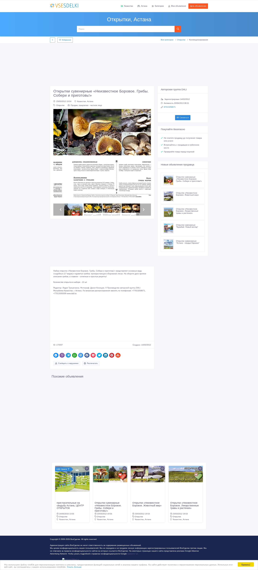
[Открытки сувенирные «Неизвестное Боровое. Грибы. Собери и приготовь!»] (169, 180)
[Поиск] (178, 29)
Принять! (245, 564)
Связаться (184, 118)
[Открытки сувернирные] (169, 244)
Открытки (181, 40)
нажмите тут (132, 554)
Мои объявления (178, 6)
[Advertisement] (129, 64)
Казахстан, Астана (85, 101)
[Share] (55, 355)
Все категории (167, 40)
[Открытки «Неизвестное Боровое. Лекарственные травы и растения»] (169, 212)
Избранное (66, 40)
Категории (159, 6)
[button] (56, 155)
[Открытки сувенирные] (169, 228)
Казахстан (128, 6)
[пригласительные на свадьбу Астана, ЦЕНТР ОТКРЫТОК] (72, 479)
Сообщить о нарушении (68, 363)
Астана (144, 6)
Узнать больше (74, 566)
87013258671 (170, 107)
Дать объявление (198, 6)
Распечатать (92, 363)
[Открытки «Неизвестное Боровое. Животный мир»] (169, 196)
